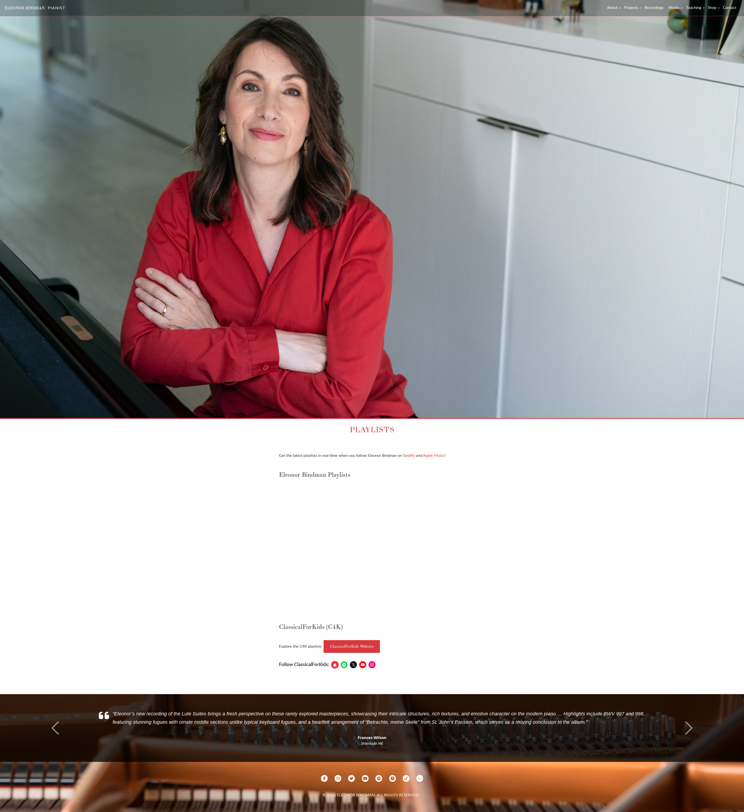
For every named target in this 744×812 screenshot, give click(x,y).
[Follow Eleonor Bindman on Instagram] (338, 796)
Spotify (409, 456)
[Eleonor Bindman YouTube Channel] (365, 796)
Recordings (654, 8)
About (612, 8)
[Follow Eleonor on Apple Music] (392, 796)
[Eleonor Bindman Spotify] (379, 796)
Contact (729, 8)
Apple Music (433, 456)
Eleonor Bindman (25, 8)
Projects (631, 8)
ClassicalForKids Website (352, 646)
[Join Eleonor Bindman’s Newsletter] (419, 796)
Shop (712, 8)
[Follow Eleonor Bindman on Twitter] (351, 796)
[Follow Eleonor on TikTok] (406, 796)
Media (673, 8)
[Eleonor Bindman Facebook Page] (324, 796)
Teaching (693, 8)
